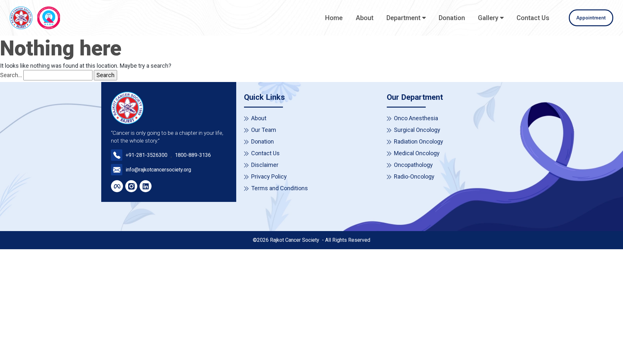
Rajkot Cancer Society (295, 240)
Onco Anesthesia (416, 118)
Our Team (263, 129)
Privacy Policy (269, 176)
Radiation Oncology (418, 141)
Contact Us (533, 18)
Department (403, 18)
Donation (452, 18)
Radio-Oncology (414, 176)
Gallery (488, 18)
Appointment (591, 18)
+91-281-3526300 (146, 155)
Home (334, 18)
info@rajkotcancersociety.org (158, 170)
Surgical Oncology (417, 129)
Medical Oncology (417, 153)
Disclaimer (264, 164)
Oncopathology (413, 164)
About (364, 18)
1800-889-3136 (193, 155)
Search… (11, 75)
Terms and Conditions (279, 188)
